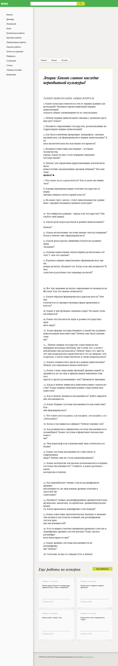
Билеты (9, 15)
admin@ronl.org (89, 657)
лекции (54, 60)
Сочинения (11, 61)
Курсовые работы (14, 38)
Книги (8, 29)
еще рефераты (102, 569)
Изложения (11, 24)
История (64, 60)
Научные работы (13, 47)
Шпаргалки (11, 75)
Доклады (10, 19)
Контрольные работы (15, 33)
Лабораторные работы (16, 42)
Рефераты (10, 56)
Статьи (9, 65)
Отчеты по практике (14, 52)
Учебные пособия (14, 70)
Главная (44, 60)
